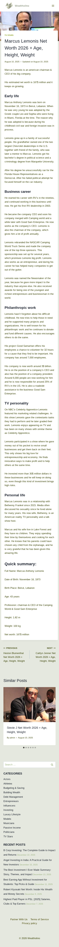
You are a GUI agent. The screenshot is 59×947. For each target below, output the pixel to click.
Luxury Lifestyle (11, 814)
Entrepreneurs (11, 801)
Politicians (8, 832)
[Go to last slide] (8, 716)
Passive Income (12, 827)
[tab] (23, 747)
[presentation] (29, 704)
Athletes (7, 783)
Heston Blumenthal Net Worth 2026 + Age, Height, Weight (14, 654)
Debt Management (13, 797)
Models (7, 819)
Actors (6, 779)
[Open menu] (53, 5)
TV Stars (9, 35)
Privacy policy (29, 923)
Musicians (8, 823)
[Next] (51, 716)
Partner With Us (18, 919)
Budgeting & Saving (13, 788)
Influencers (9, 805)
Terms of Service (40, 919)
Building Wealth (11, 792)
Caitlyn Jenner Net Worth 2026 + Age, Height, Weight (46, 654)
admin (12, 738)
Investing (8, 810)
